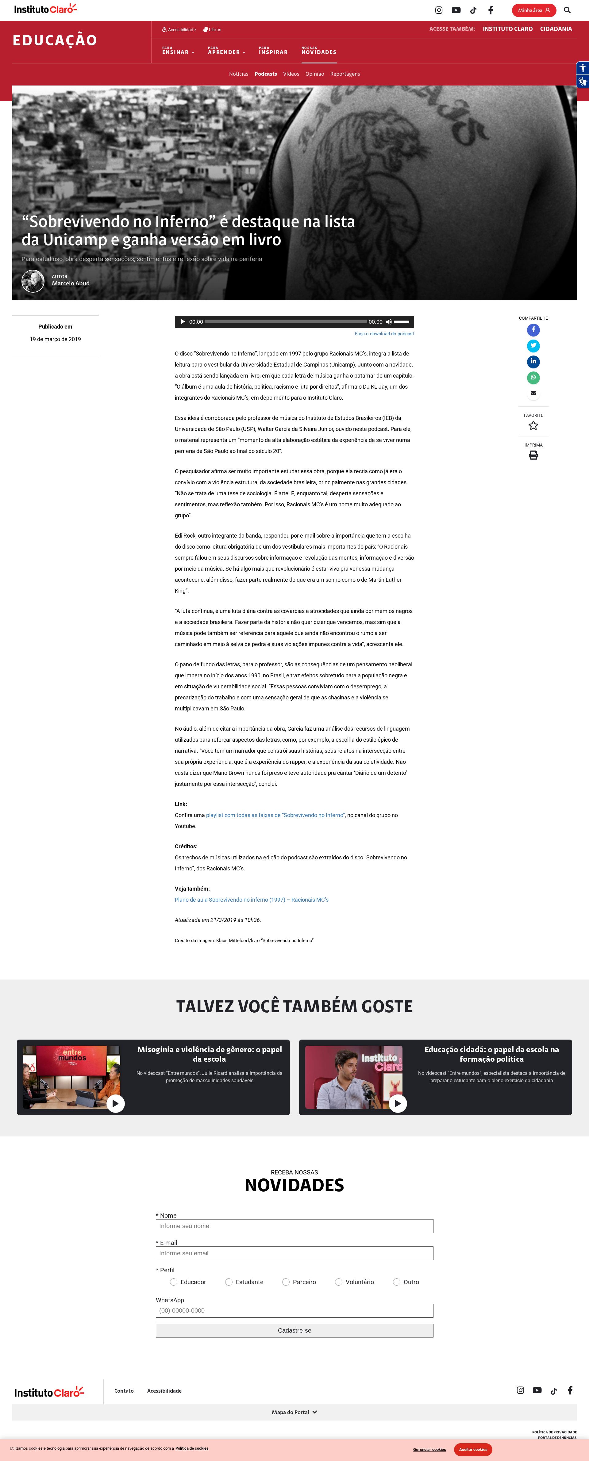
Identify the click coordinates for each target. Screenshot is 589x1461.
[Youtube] (456, 10)
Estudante (250, 1282)
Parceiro (304, 1282)
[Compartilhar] (533, 330)
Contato (124, 1391)
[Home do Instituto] (45, 10)
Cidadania (556, 29)
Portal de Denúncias (557, 1438)
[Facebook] (490, 10)
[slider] (402, 321)
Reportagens (345, 74)
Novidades (319, 51)
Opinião (315, 74)
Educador (193, 1282)
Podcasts (266, 74)
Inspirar (273, 51)
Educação (55, 41)
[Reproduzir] (183, 322)
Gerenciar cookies (429, 1449)
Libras (214, 29)
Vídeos (291, 74)
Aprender (224, 51)
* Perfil (165, 1270)
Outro (411, 1282)
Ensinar (175, 51)
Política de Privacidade (554, 1432)
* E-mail (166, 1242)
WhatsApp (170, 1300)
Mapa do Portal (290, 1413)
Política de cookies (192, 1448)
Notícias (238, 74)
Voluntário (360, 1282)
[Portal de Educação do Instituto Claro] (49, 1396)
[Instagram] (439, 10)
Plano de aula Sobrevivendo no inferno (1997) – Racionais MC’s (252, 899)
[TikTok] (473, 10)
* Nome (166, 1215)
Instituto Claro (508, 29)
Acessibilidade (181, 29)
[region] (294, 1450)
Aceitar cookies (473, 1449)
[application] (294, 322)
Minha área (530, 10)
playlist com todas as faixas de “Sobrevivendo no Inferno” (275, 815)
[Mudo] (389, 322)
